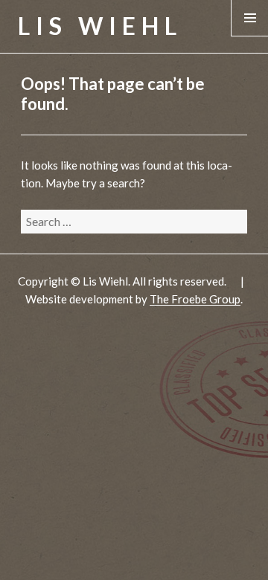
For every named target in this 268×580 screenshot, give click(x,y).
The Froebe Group (195, 299)
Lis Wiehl (100, 25)
